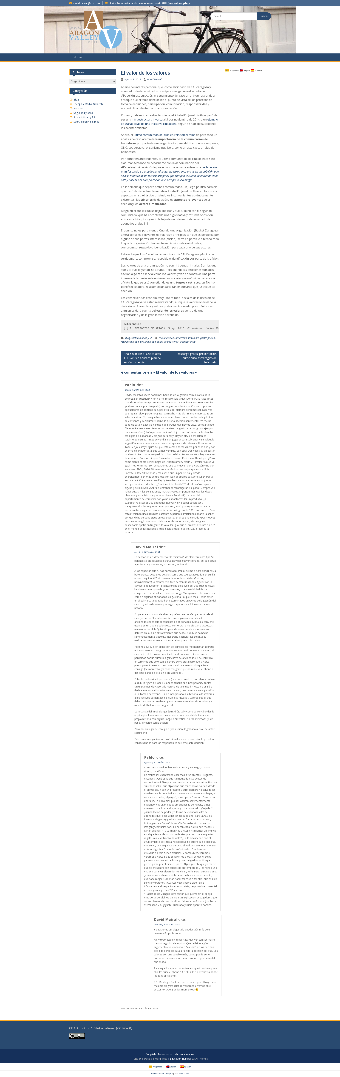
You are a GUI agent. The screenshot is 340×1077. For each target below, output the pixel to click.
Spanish (258, 71)
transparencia (188, 341)
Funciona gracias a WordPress (149, 1058)
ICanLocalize (183, 1073)
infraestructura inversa (147, 119)
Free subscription (179, 3)
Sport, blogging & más (86, 121)
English (246, 71)
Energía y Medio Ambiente (88, 104)
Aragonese (234, 71)
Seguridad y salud (83, 112)
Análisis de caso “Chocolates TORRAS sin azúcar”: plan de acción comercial (142, 358)
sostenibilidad (148, 341)
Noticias (78, 108)
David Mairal (154, 79)
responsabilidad (130, 341)
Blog (127, 338)
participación (207, 338)
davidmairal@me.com (86, 3)
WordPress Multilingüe (162, 1073)
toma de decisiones (167, 341)
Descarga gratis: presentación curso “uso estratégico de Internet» (197, 358)
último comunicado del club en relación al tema (164, 135)
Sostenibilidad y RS (141, 338)
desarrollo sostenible (187, 338)
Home (78, 57)
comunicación (166, 338)
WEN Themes (200, 1058)
